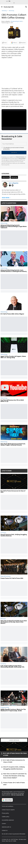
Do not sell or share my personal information (13, 834)
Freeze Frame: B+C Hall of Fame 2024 (14, 783)
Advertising (11, 10)
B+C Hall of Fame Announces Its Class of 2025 (14, 761)
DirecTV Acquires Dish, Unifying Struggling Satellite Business (14, 768)
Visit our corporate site (17, 795)
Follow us (15, 42)
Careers (4, 823)
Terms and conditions (7, 806)
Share (5, 42)
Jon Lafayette (6, 21)
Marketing (4, 10)
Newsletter (23, 42)
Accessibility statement (8, 820)
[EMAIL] (13, 185)
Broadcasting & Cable (16, 21)
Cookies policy (5, 816)
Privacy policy (5, 813)
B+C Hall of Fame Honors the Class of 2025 (15, 754)
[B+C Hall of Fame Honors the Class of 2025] (14, 750)
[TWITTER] (10, 185)
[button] (2, 6)
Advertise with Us (6, 827)
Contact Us (4, 830)
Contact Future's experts (8, 809)
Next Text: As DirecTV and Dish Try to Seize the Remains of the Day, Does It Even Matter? (15, 776)
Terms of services (20, 157)
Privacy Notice (22, 158)
